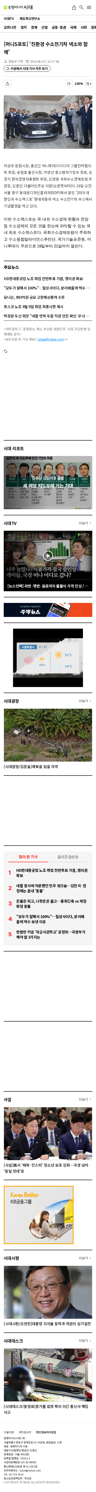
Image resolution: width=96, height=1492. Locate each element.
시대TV (10, 523)
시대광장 (11, 701)
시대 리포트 (14, 448)
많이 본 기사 (28, 856)
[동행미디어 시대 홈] (18, 7)
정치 (24, 27)
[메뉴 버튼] (89, 7)
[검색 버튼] (81, 7)
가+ (89, 83)
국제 (73, 27)
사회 (84, 27)
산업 (44, 27)
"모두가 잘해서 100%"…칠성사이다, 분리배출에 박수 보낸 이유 (48, 288)
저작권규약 (25, 1432)
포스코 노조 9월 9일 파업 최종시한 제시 (33, 306)
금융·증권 (59, 27)
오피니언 (10, 27)
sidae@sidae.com (51, 339)
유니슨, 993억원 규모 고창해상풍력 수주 (34, 297)
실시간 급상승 (68, 856)
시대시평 (11, 1258)
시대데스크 (13, 1341)
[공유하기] (74, 7)
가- (69, 83)
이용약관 (9, 1432)
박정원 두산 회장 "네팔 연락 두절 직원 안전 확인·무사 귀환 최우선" (48, 316)
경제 (34, 27)
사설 (7, 1099)
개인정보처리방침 (46, 1432)
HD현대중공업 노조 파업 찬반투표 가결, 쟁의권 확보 (43, 278)
